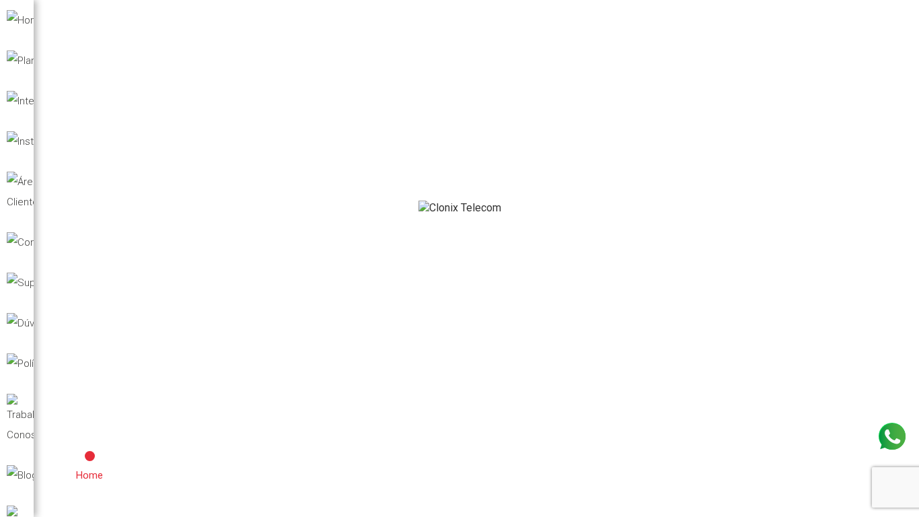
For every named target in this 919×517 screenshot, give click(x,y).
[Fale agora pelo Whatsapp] (892, 436)
